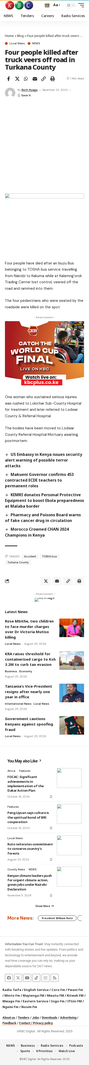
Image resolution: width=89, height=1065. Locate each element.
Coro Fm (58, 989)
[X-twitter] (18, 978)
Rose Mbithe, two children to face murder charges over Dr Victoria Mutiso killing (29, 629)
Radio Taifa (11, 989)
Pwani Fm (75, 989)
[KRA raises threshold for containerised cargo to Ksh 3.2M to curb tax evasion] (71, 660)
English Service (36, 989)
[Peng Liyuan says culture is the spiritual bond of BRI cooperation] (69, 814)
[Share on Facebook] (8, 79)
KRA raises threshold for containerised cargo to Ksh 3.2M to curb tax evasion (30, 659)
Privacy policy (43, 1023)
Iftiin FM (74, 1001)
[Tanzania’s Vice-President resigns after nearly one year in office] (71, 693)
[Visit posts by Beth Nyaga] (10, 93)
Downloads (49, 1017)
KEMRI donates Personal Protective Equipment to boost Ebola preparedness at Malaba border (44, 500)
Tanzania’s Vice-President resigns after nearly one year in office (28, 691)
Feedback (9, 1023)
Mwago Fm (11, 1001)
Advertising (68, 1017)
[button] (47, 5)
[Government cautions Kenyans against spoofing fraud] (71, 725)
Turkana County (18, 562)
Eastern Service (35, 1001)
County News (16, 869)
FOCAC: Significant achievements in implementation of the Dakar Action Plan (25, 784)
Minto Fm (12, 995)
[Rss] (55, 978)
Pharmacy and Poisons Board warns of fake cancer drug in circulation (43, 517)
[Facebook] (9, 978)
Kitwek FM (75, 995)
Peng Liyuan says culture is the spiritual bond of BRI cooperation (28, 817)
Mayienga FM (33, 995)
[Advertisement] (44, 146)
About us (8, 1017)
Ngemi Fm (10, 1007)
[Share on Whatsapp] (25, 79)
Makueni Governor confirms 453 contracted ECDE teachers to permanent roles (39, 480)
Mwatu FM (55, 995)
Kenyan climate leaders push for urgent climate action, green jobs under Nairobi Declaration (29, 882)
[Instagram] (45, 978)
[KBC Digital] (19, 5)
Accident (30, 556)
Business (11, 671)
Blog (20, 35)
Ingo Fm (58, 1001)
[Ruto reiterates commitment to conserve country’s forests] (69, 845)
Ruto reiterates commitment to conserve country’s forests (30, 848)
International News (18, 703)
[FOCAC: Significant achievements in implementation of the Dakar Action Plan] (69, 778)
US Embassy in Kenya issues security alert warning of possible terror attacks (43, 460)
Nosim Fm (29, 1007)
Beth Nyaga (30, 90)
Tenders (23, 1017)
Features (24, 771)
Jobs (35, 1017)
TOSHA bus (49, 556)
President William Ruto (57, 918)
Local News (17, 43)
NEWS (36, 43)
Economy (25, 671)
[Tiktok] (36, 978)
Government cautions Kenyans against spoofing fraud (29, 724)
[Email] (34, 79)
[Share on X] (17, 79)
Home (9, 35)
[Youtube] (27, 978)
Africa (11, 771)
